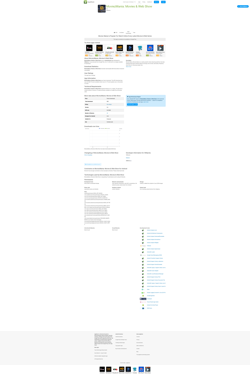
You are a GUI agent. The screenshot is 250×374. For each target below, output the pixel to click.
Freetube (138, 52)
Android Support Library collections (155, 261)
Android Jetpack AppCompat (153, 248)
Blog (137, 351)
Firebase (149, 245)
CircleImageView (151, 295)
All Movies (87, 52)
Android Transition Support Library (155, 258)
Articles (137, 348)
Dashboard (149, 1)
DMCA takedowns (140, 345)
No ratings (109, 104)
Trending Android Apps (120, 342)
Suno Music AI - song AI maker (100, 353)
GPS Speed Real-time (98, 359)
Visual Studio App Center (152, 302)
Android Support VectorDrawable (154, 264)
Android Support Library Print (153, 277)
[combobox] (128, 2)
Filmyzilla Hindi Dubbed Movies (109, 52)
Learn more (145, 102)
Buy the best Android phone (121, 348)
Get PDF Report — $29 (132, 104)
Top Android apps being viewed (100, 350)
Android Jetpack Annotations (153, 239)
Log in (163, 1)
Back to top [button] (246, 362)
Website (128, 157)
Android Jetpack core (152, 230)
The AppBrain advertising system (143, 354)
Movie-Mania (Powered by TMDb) (160, 52)
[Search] (135, 2)
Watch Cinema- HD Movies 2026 (120, 52)
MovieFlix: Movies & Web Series (130, 52)
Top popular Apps (119, 345)
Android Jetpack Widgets (152, 242)
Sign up (156, 1)
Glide (148, 289)
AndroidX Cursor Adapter (152, 270)
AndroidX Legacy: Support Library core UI (156, 283)
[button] (146, 161)
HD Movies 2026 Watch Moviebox (99, 52)
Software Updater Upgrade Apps (101, 356)
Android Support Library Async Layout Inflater (156, 286)
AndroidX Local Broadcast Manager (155, 273)
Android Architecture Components (154, 233)
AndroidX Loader (151, 252)
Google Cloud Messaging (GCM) (154, 255)
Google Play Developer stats (121, 339)
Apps (139, 1)
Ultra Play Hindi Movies (150, 52)
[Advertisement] (123, 22)
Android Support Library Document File (156, 280)
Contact (138, 336)
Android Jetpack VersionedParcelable (155, 236)
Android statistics (119, 336)
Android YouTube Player (152, 305)
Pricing (143, 1)
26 (107, 113)
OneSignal (149, 298)
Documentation (139, 342)
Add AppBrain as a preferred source (93, 164)
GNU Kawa (149, 308)
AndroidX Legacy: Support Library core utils (156, 267)
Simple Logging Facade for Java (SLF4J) (156, 292)
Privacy (137, 339)
